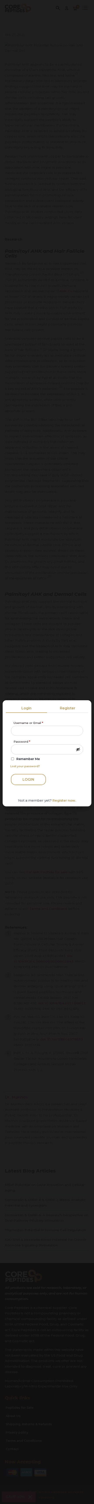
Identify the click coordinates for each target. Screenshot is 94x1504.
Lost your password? (25, 766)
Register (67, 708)
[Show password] (78, 749)
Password (22, 741)
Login (26, 708)
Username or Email (28, 723)
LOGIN (28, 779)
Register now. (64, 800)
